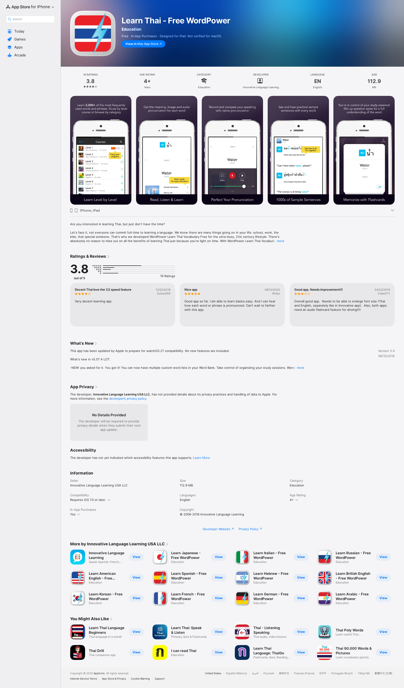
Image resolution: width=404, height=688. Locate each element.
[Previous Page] (65, 304)
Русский (268, 673)
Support (160, 678)
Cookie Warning (140, 678)
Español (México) (236, 673)
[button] (30, 31)
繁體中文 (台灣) (383, 673)
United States (213, 673)
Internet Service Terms (83, 678)
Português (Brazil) (342, 673)
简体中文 (284, 673)
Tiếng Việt (364, 673)
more (280, 241)
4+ (292, 500)
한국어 (322, 673)
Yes (73, 514)
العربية (255, 673)
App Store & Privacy (114, 678)
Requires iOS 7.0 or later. (88, 500)
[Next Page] (399, 304)
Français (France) (304, 673)
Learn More (201, 458)
